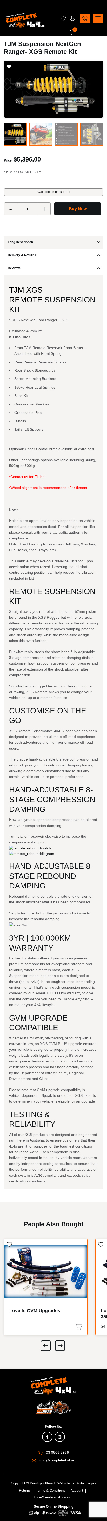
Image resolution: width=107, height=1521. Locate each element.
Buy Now (78, 209)
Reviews (14, 268)
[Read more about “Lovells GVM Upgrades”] (79, 1326)
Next (60, 1345)
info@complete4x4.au (57, 1460)
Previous (46, 1345)
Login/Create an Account (52, 1497)
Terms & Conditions (50, 1490)
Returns (25, 1490)
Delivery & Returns (22, 255)
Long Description (20, 242)
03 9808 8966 (57, 1452)
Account (77, 1490)
